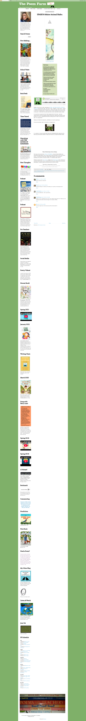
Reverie (25, 658)
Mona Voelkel (26, 655)
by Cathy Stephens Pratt (50, 61)
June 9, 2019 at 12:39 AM (46, 197)
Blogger (45, 718)
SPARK (39, 171)
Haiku (56, 170)
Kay (37, 204)
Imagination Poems (60, 170)
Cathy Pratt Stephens (47, 170)
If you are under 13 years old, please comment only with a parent (49, 165)
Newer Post (36, 223)
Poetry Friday (45, 159)
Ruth (37, 179)
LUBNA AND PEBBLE (48, 154)
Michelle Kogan (55, 159)
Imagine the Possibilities (23, 669)
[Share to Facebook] (49, 169)
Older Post (63, 223)
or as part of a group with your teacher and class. (50, 166)
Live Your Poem (25, 683)
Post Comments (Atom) (41, 224)
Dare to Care (26, 654)
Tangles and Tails (27, 670)
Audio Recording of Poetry (40, 170)
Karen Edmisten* (27, 684)
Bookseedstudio (25, 642)
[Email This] (46, 169)
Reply (37, 181)
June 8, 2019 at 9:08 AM (43, 185)
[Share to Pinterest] (50, 169)
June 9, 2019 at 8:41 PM (41, 204)
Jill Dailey (24, 643)
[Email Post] (45, 169)
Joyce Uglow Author (27, 675)
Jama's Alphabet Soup (26, 667)
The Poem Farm (26, 687)
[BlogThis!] (47, 169)
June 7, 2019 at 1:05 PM (42, 179)
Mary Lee (37, 185)
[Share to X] (48, 169)
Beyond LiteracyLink (27, 660)
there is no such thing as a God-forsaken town (25, 651)
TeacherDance (26, 659)
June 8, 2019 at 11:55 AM (45, 191)
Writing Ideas (42, 171)
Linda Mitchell (38, 191)
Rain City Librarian (27, 680)
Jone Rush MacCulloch (23, 672)
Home (50, 223)
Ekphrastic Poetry (52, 170)
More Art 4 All (27, 641)
